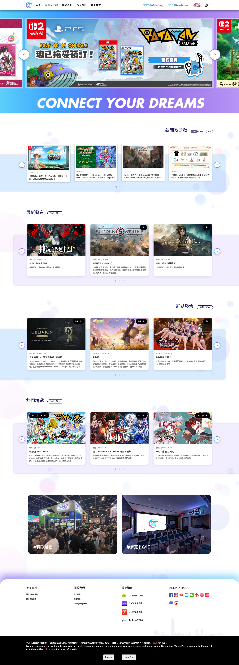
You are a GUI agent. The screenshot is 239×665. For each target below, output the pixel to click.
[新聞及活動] (72, 524)
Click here (50, 649)
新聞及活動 (51, 5)
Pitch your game (80, 604)
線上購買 (96, 5)
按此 (155, 643)
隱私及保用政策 (32, 594)
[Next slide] (214, 54)
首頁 (38, 5)
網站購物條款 (31, 599)
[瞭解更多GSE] (166, 524)
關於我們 (67, 5)
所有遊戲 (81, 5)
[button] (207, 5)
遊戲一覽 (54, 213)
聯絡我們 (77, 599)
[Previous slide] (24, 54)
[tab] (116, 187)
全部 (194, 131)
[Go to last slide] (22, 165)
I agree (108, 657)
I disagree (129, 657)
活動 (209, 131)
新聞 (201, 131)
